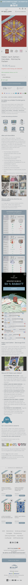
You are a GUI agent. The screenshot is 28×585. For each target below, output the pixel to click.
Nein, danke (14, 293)
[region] (14, 3)
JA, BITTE (14, 288)
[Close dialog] (25, 274)
